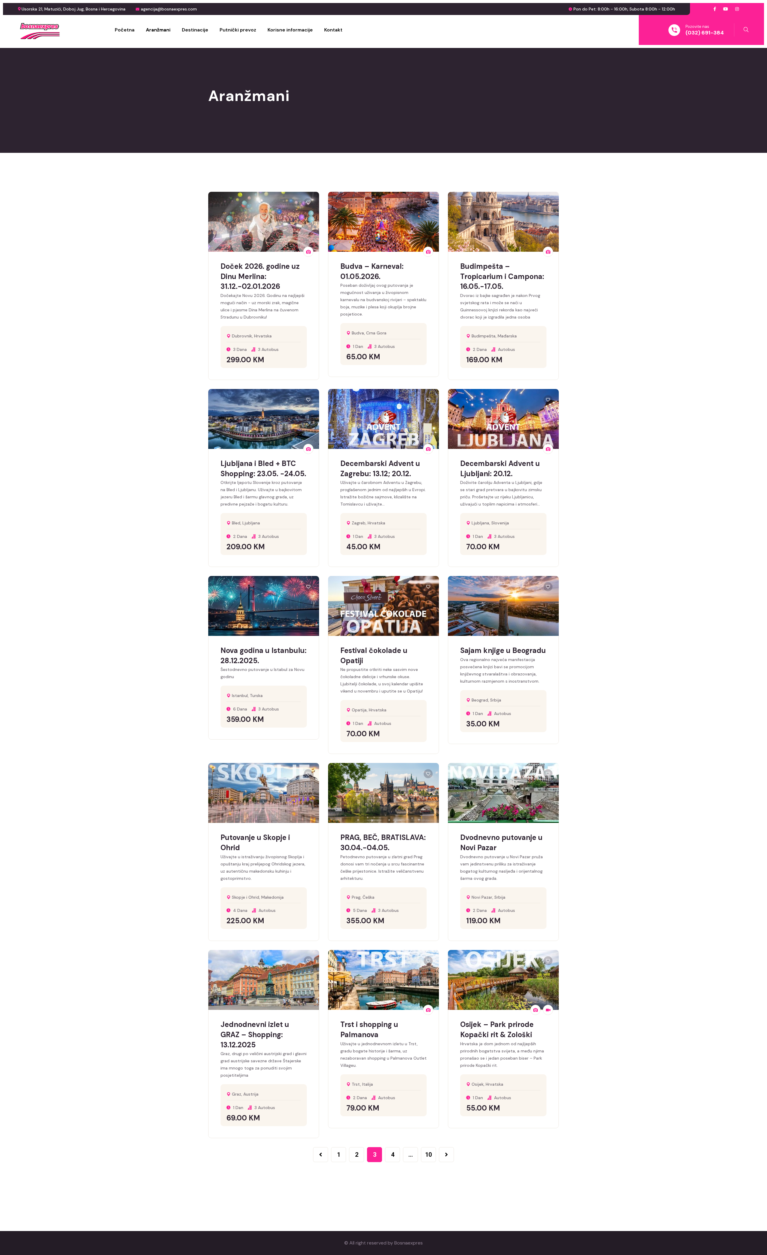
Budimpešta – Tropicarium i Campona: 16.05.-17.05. (502, 276)
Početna (125, 30)
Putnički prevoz (238, 30)
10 (428, 1154)
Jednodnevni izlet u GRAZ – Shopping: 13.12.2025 (255, 1034)
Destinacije (195, 30)
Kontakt (333, 30)
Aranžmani (158, 30)
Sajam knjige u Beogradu (503, 650)
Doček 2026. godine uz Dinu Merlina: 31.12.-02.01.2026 (260, 276)
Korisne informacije (290, 30)
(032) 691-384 (705, 32)
